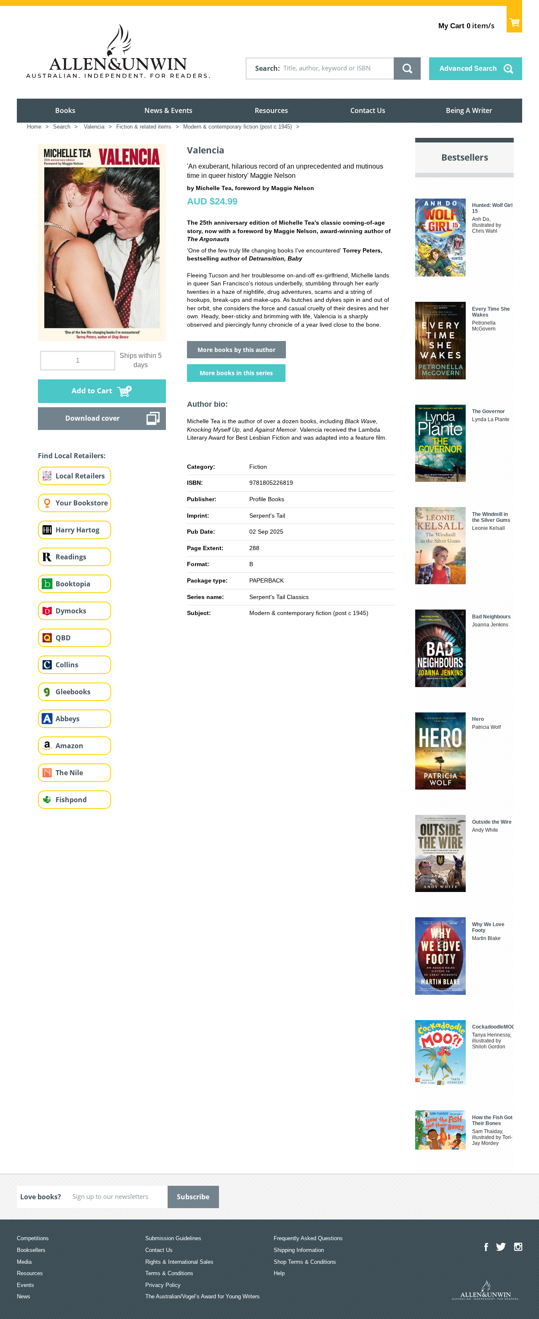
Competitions (33, 1238)
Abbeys (68, 718)
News (23, 1296)
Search (266, 68)
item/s (466, 25)
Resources (271, 110)
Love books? (40, 1196)
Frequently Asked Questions (308, 1238)
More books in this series (236, 373)
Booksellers (31, 1250)
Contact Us (367, 110)
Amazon (69, 745)
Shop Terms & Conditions (305, 1262)
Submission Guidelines (173, 1238)
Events (25, 1285)
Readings (71, 556)
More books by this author (236, 350)
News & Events (168, 110)
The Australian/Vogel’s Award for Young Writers (202, 1296)
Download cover (92, 418)
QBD (63, 637)
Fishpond (71, 799)
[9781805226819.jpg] (102, 242)
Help (279, 1273)
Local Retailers (80, 476)
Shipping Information (299, 1250)
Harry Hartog (77, 530)
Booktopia (73, 583)
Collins (67, 664)
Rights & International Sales (179, 1262)
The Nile (69, 772)
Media (24, 1262)
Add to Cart (92, 390)
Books (65, 110)
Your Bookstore (82, 503)
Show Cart (514, 19)
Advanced (468, 68)
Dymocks (71, 610)
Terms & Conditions (169, 1273)
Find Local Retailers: (72, 455)
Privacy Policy (163, 1285)
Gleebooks (73, 691)
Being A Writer (469, 110)
